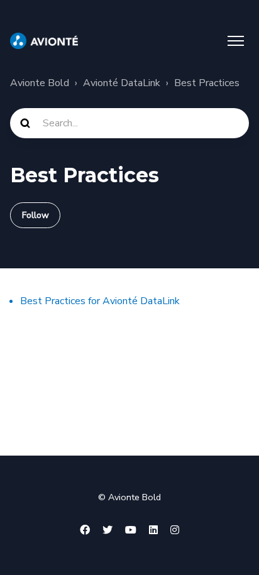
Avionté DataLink (121, 83)
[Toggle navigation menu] (236, 41)
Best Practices (207, 83)
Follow (35, 215)
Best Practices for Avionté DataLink (100, 301)
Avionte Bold (39, 83)
